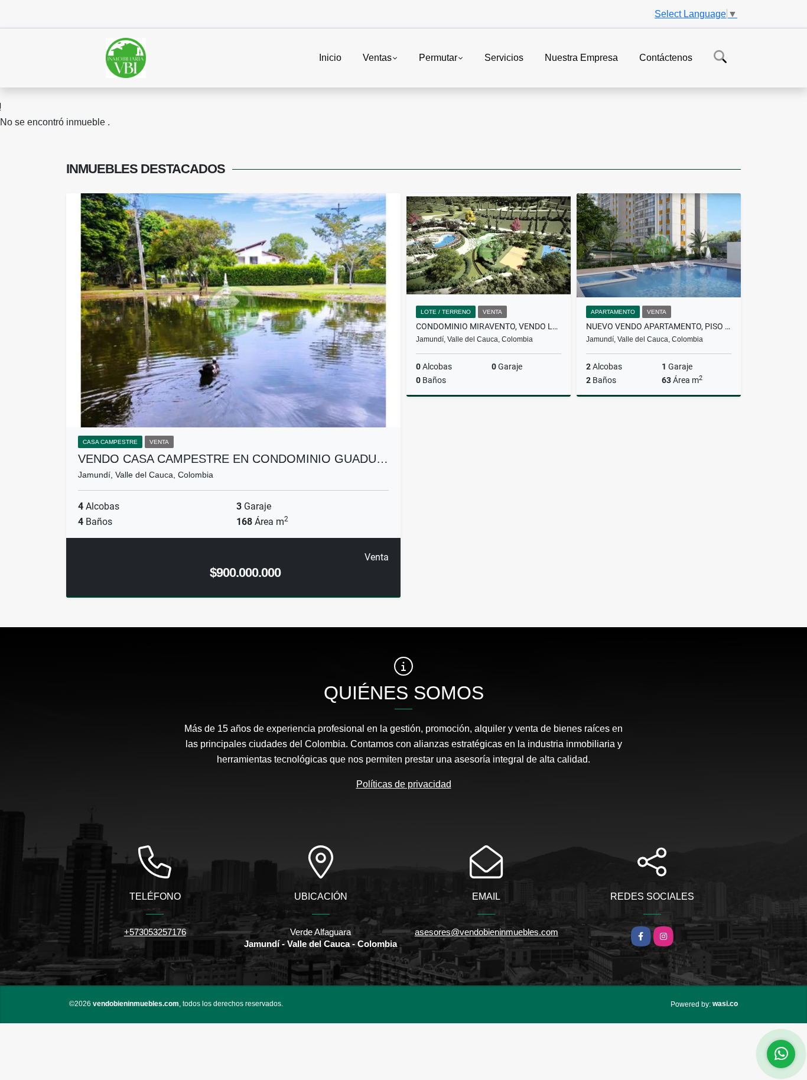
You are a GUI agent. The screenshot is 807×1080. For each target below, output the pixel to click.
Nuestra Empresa (581, 57)
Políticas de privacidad (403, 784)
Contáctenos (665, 57)
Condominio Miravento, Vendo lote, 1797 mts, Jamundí (488, 326)
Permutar (438, 57)
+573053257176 (155, 932)
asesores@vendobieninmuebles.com (486, 932)
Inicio (330, 57)
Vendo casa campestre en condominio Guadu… (233, 458)
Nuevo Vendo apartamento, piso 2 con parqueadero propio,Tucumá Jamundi (658, 326)
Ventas (377, 57)
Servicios (503, 57)
